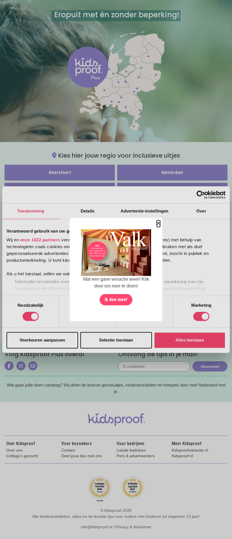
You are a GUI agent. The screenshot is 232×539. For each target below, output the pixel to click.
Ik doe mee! (116, 299)
